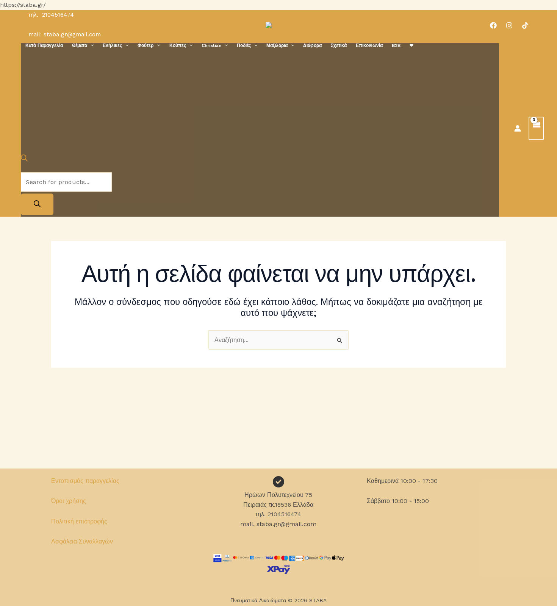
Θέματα (79, 45)
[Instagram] (509, 25)
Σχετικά (339, 45)
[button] (90, 45)
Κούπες (177, 45)
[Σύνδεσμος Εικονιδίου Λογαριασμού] (517, 128)
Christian (211, 45)
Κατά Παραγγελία (44, 45)
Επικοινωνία (369, 45)
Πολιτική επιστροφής (79, 521)
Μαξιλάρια (277, 45)
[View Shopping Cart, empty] (536, 128)
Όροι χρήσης (68, 500)
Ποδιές (244, 45)
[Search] (37, 204)
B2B (396, 45)
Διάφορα (312, 45)
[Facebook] (493, 25)
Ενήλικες (112, 45)
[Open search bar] (24, 159)
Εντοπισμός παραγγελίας (85, 480)
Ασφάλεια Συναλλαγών (82, 541)
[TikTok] (525, 25)
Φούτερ (145, 45)
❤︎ (411, 45)
